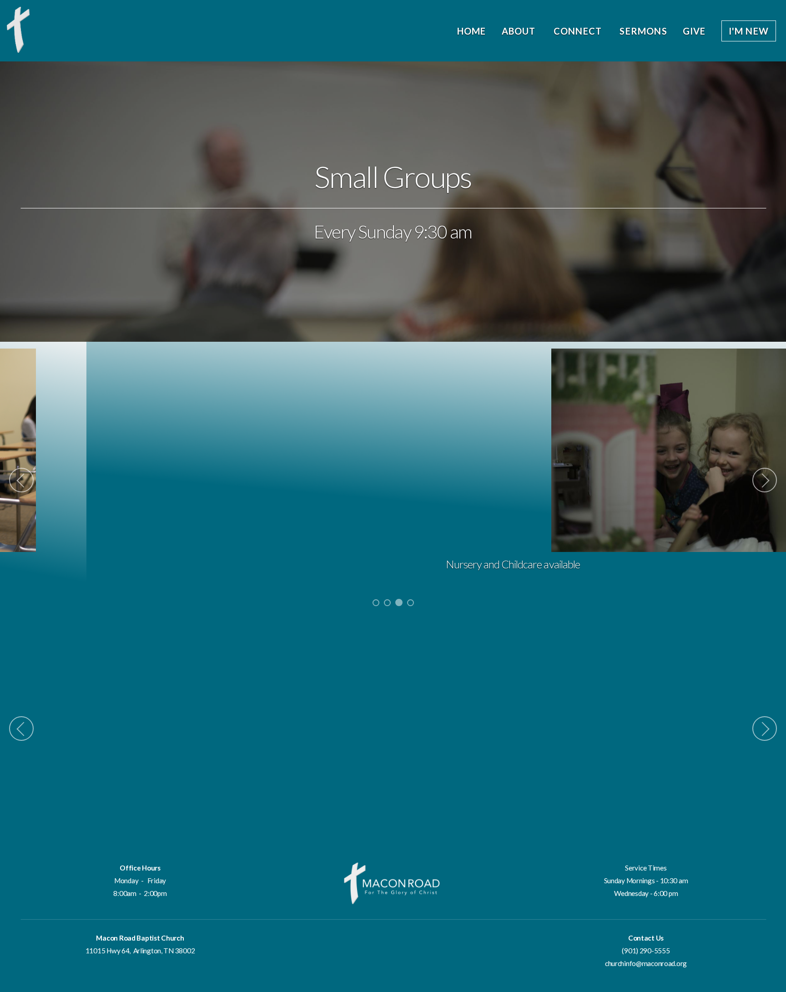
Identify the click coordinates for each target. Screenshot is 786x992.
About (520, 30)
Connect (579, 30)
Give (694, 30)
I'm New (749, 30)
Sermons (643, 30)
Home (471, 30)
